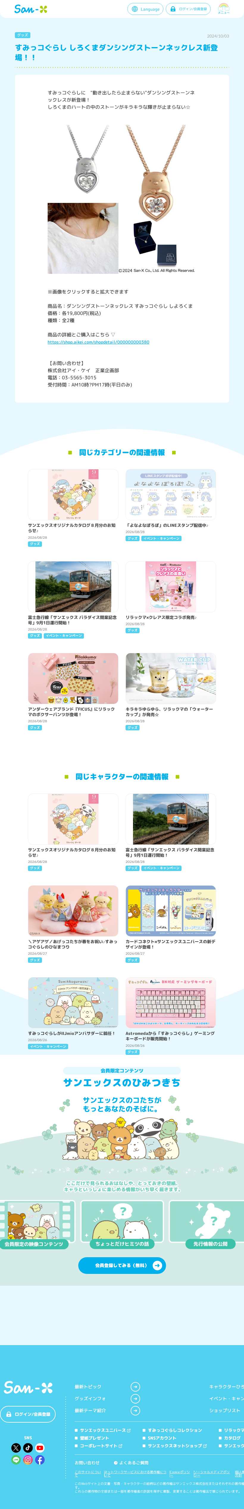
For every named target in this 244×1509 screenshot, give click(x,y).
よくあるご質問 (131, 1462)
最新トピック (88, 1387)
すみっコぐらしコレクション (175, 1430)
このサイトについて (88, 1474)
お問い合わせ (87, 1462)
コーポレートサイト (99, 1446)
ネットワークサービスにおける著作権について (135, 1474)
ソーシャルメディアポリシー (212, 1474)
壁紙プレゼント (94, 1438)
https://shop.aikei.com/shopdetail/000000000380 (98, 342)
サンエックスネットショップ (175, 1446)
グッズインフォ (90, 1398)
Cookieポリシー (180, 1474)
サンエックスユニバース (103, 1430)
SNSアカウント (162, 1438)
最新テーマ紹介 (90, 1410)
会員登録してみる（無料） (122, 1265)
